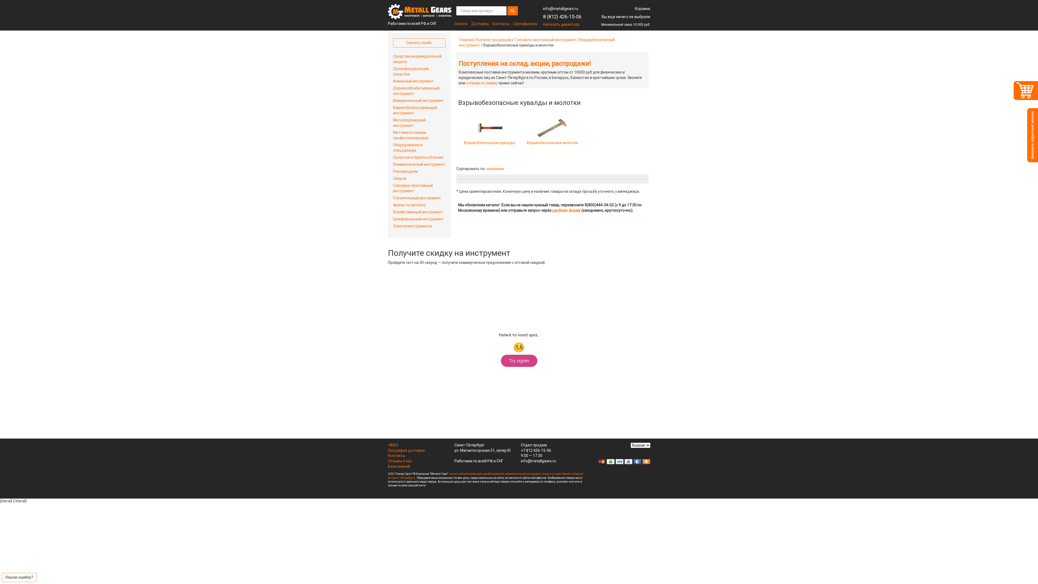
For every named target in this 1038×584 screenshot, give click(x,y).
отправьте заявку (482, 83)
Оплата (461, 24)
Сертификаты (525, 24)
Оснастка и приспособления (418, 157)
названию (495, 169)
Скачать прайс (419, 43)
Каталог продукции (494, 40)
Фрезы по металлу (409, 205)
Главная (466, 40)
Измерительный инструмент (418, 100)
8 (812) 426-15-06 (562, 16)
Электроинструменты (412, 226)
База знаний (399, 466)
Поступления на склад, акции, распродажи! (525, 63)
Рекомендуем (405, 171)
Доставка (480, 24)
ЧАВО (393, 445)
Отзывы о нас (400, 461)
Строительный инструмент (417, 198)
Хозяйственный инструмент (418, 212)
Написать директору (561, 24)
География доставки (406, 450)
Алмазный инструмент (413, 81)
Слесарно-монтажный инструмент (545, 40)
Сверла (399, 178)
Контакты (501, 24)
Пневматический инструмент (419, 164)
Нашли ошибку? (19, 577)
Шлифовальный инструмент (418, 219)
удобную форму (566, 210)
